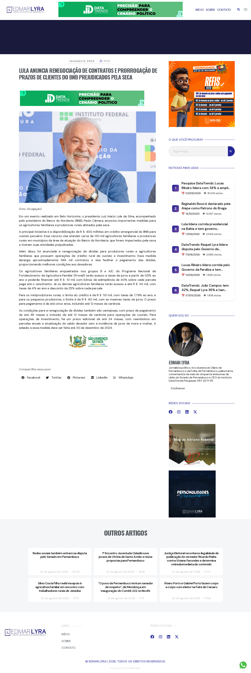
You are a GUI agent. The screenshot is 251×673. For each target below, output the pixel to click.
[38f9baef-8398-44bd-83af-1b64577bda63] (88, 348)
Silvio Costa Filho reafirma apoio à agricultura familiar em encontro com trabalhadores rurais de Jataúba (59, 587)
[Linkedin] (187, 412)
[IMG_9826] (120, 16)
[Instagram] (179, 412)
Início (199, 10)
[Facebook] (170, 412)
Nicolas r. (135, 668)
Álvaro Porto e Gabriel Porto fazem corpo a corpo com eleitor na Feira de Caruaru (191, 585)
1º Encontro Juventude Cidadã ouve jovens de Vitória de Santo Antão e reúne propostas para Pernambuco (125, 557)
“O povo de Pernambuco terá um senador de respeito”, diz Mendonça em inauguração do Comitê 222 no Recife (125, 587)
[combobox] (198, 151)
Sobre (210, 10)
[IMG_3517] (202, 126)
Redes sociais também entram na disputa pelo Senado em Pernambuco (60, 555)
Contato (224, 10)
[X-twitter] (195, 412)
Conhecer (178, 388)
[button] (238, 9)
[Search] (231, 151)
